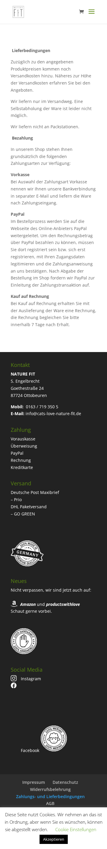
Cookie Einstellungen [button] (75, 829)
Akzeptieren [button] (53, 839)
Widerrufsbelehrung (50, 789)
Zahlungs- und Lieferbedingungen (50, 796)
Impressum (33, 782)
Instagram (30, 678)
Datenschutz (65, 782)
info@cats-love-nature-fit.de (53, 413)
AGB (50, 803)
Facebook (29, 750)
